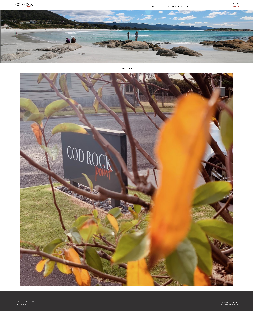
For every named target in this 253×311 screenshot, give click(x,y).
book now (235, 6)
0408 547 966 (21, 302)
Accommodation (172, 6)
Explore (181, 6)
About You (154, 6)
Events (162, 6)
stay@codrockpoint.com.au (24, 304)
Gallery (188, 6)
